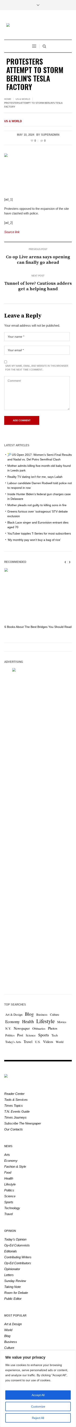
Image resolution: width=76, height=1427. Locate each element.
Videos (48, 1041)
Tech (55, 1035)
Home (7, 99)
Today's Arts (13, 1042)
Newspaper (22, 1028)
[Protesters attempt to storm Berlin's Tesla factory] (38, 172)
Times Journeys (15, 1117)
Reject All (38, 1418)
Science (31, 1035)
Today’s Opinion (15, 1239)
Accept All (38, 1395)
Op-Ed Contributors (17, 1263)
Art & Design (13, 1015)
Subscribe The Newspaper (22, 1123)
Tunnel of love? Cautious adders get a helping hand (38, 286)
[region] (38, 1388)
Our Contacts (13, 1129)
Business (42, 1015)
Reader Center (14, 1093)
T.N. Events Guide (17, 1111)
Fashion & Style (15, 1166)
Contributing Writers (17, 1257)
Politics (10, 1035)
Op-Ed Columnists (17, 1245)
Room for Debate (16, 1292)
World (59, 1042)
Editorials (10, 1251)
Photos (52, 1028)
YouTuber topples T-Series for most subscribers (39, 533)
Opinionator (12, 1269)
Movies (61, 1022)
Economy (12, 1021)
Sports (43, 1035)
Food (7, 1172)
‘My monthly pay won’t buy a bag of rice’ (34, 540)
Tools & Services (16, 1099)
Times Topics (13, 1105)
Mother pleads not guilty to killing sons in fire (36, 505)
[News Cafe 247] (38, 25)
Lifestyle (45, 1021)
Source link (12, 232)
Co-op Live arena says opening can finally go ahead (38, 259)
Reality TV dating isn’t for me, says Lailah (34, 476)
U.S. (38, 1042)
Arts (7, 1154)
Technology (12, 1208)
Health (28, 1021)
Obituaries (38, 1028)
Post (20, 1035)
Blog (29, 1014)
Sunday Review (15, 1281)
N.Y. (8, 1028)
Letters (9, 1275)
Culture (54, 1015)
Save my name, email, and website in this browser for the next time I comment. (36, 368)
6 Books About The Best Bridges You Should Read (38, 627)
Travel (28, 1041)
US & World (23, 99)
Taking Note (12, 1287)
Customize (38, 1406)
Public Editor (13, 1298)
